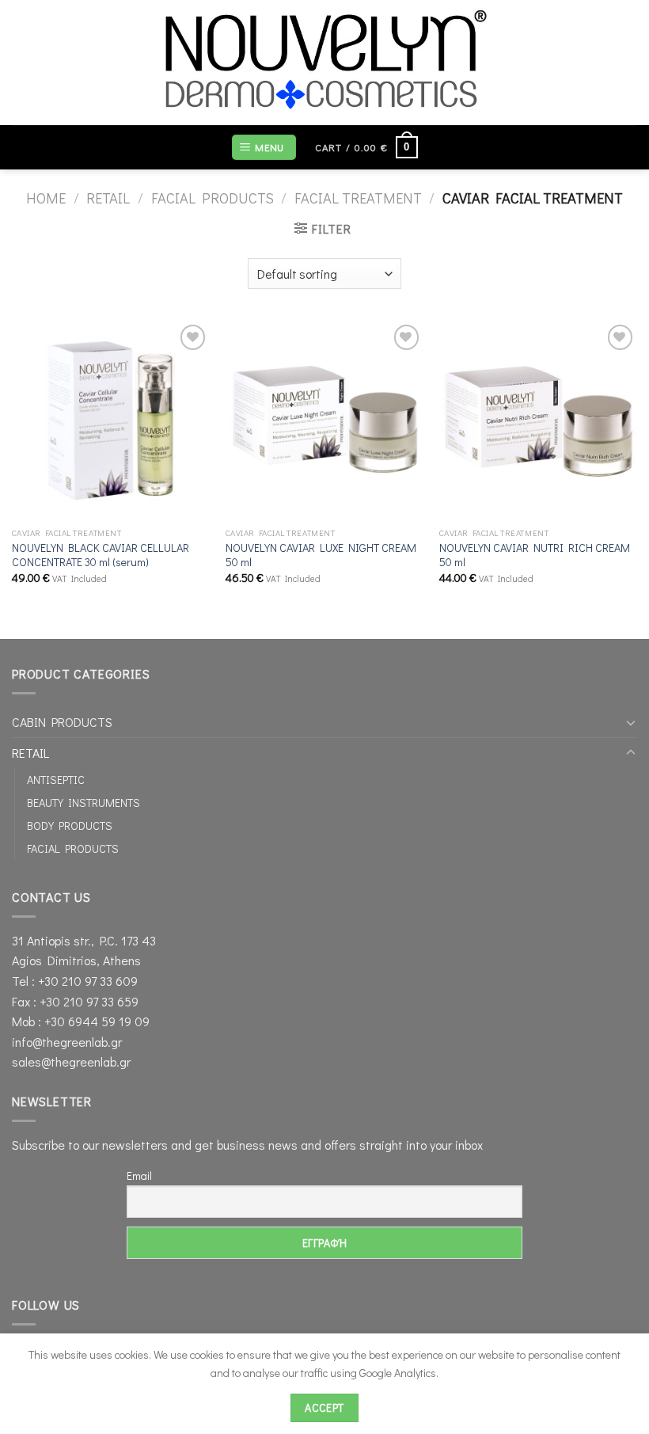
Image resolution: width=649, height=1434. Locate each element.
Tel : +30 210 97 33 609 (75, 980)
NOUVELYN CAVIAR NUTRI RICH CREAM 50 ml (534, 555)
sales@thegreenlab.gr (71, 1061)
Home (46, 197)
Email (139, 1175)
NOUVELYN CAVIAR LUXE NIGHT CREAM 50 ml (321, 555)
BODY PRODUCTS (69, 825)
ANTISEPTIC (56, 779)
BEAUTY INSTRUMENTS (83, 802)
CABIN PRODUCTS (62, 721)
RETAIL (108, 197)
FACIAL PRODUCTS (212, 197)
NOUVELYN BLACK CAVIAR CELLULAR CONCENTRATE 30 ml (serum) (100, 555)
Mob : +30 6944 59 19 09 (81, 1021)
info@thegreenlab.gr (67, 1041)
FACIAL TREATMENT (358, 197)
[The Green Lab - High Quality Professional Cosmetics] (325, 62)
